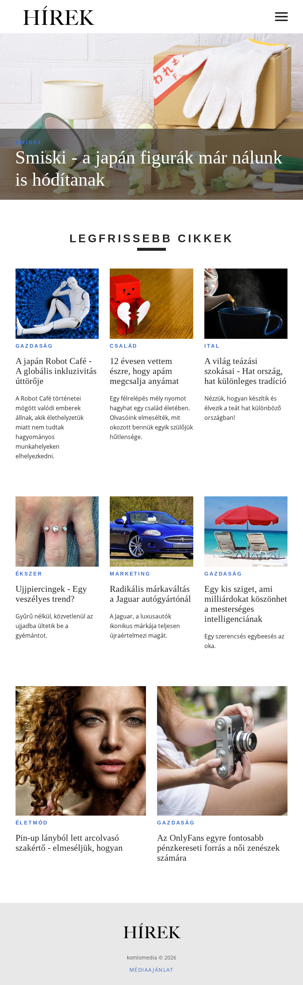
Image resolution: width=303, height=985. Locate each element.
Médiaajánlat (151, 969)
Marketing (130, 574)
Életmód (32, 823)
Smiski (28, 142)
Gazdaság (34, 346)
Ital (212, 346)
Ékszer (29, 574)
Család (123, 346)
